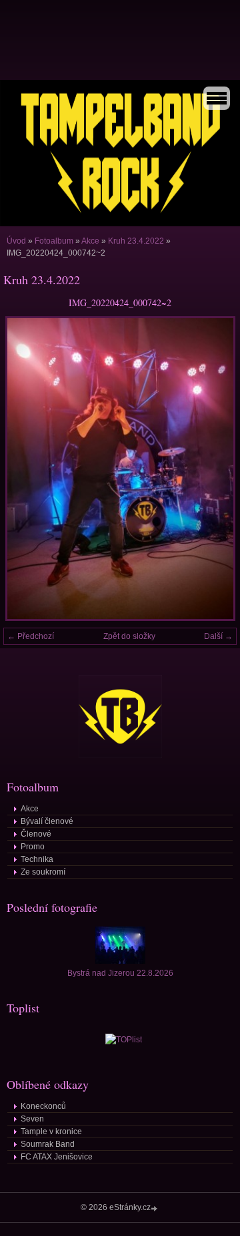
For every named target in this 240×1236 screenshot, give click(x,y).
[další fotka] (215, 468)
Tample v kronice (51, 1131)
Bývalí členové (47, 821)
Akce (90, 241)
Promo (33, 846)
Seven (32, 1119)
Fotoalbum (54, 241)
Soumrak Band (48, 1144)
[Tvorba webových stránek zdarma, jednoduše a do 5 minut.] (155, 1208)
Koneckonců (43, 1106)
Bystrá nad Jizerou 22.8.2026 (120, 973)
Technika (37, 859)
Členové (36, 834)
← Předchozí (30, 636)
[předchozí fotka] (25, 468)
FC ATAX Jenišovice (57, 1156)
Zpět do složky (129, 636)
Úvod (16, 241)
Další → (218, 636)
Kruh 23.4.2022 (136, 241)
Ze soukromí (43, 872)
